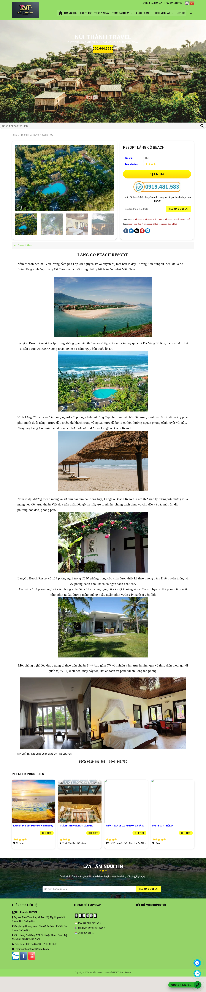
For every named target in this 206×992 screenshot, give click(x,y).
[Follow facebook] (23, 969)
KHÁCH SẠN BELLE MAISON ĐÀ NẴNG (125, 838)
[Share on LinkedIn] (147, 243)
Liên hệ (180, 13)
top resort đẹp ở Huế (168, 237)
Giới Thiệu (86, 13)
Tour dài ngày (121, 13)
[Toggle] (15, 258)
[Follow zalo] (15, 969)
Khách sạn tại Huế (171, 232)
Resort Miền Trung (29, 148)
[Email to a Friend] (136, 243)
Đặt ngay (157, 187)
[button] (131, 13)
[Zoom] (19, 220)
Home (14, 148)
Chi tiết (46, 846)
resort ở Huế (152, 237)
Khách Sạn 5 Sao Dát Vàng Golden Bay (33, 838)
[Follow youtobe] (31, 969)
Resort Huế (47, 148)
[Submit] (202, 138)
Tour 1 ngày (101, 13)
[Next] (198, 77)
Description (25, 258)
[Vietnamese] (191, 3)
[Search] (191, 12)
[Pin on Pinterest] (142, 243)
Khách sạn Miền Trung (153, 232)
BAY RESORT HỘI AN (162, 838)
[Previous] (8, 77)
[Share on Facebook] (125, 243)
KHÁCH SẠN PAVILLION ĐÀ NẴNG (76, 838)
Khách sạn (142, 13)
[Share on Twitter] (131, 243)
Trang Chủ (70, 13)
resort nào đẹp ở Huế (137, 237)
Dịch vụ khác (163, 13)
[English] (187, 3)
